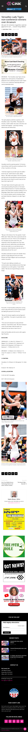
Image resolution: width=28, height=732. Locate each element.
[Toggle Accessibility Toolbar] (25, 729)
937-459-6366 (15, 501)
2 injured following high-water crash (18, 648)
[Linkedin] (9, 34)
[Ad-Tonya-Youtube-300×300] (14, 606)
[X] (6, 34)
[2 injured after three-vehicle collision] (5, 643)
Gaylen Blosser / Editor (7, 29)
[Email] (12, 34)
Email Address (6, 627)
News (2, 680)
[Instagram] (10, 721)
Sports (7, 680)
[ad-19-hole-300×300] (14, 557)
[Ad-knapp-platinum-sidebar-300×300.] (14, 529)
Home (2, 13)
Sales (11, 680)
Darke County (8, 13)
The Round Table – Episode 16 (22, 483)
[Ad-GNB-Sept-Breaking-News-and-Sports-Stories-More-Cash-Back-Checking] (14, 75)
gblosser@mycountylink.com (14, 502)
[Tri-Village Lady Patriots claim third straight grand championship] (5, 657)
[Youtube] (21, 721)
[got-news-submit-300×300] (14, 581)
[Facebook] (2, 34)
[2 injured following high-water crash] (5, 650)
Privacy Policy (23, 728)
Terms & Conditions (5, 730)
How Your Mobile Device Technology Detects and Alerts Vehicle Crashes (7, 484)
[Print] (16, 34)
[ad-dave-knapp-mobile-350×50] (14, 11)
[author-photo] (14, 497)
